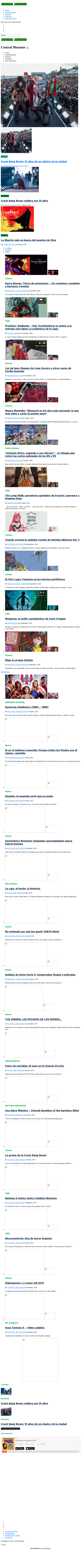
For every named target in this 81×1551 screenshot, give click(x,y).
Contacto (8, 1537)
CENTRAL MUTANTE (12, 205)
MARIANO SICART (15, 376)
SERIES (8, 14)
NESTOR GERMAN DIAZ (17, 711)
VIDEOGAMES (10, 12)
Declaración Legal (12, 1535)
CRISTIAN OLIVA (10, 244)
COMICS (8, 16)
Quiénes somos (11, 1531)
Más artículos (5, 672)
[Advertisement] (40, 1487)
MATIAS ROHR (13, 333)
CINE (7, 10)
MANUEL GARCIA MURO (18, 291)
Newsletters (10, 1533)
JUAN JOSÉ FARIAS (15, 893)
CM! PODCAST (11, 18)
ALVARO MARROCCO (16, 1115)
